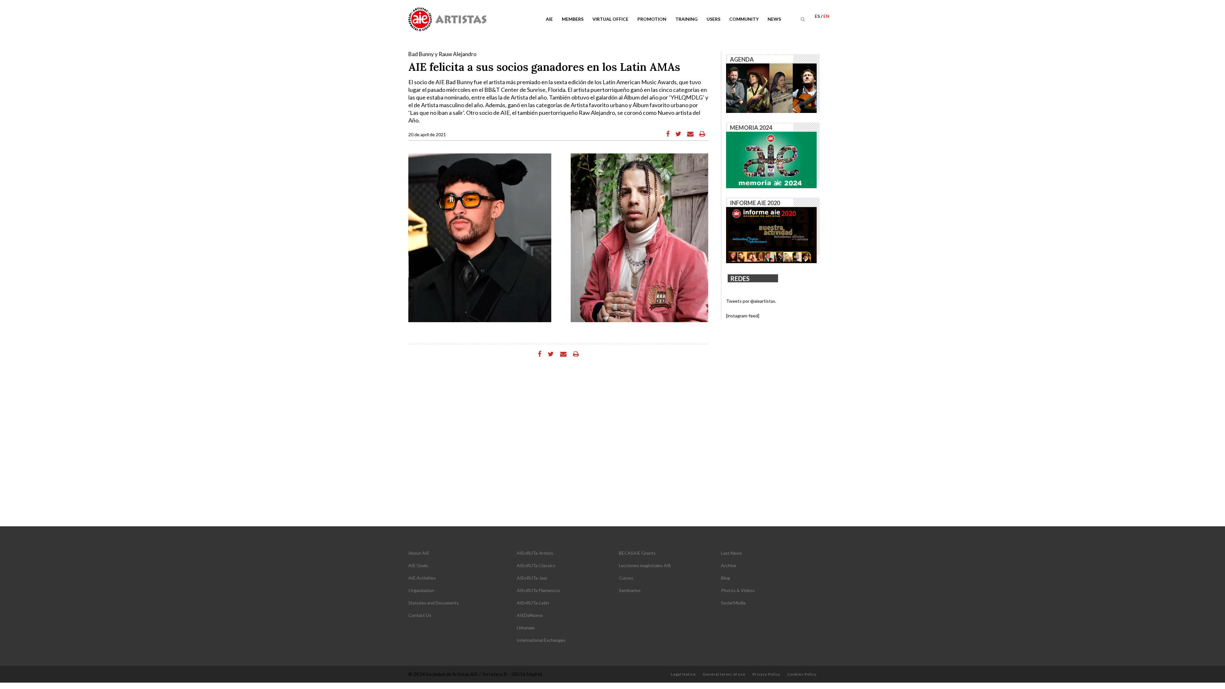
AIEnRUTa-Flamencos (538, 590)
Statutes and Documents (433, 602)
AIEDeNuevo (530, 615)
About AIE (418, 553)
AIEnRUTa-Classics (536, 565)
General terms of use (724, 674)
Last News (731, 553)
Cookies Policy (802, 674)
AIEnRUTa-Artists (535, 553)
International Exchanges (541, 640)
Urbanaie (526, 627)
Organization (421, 590)
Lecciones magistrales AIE (645, 565)
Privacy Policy (766, 674)
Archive (728, 565)
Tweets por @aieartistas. (751, 301)
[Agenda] (771, 87)
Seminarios (630, 590)
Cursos (626, 578)
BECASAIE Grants (637, 553)
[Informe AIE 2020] (771, 234)
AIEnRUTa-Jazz (532, 578)
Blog (725, 578)
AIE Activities (422, 578)
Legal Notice (683, 674)
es (818, 16)
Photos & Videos (738, 590)
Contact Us (419, 615)
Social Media (733, 602)
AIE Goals (418, 565)
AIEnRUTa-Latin (533, 602)
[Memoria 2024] (771, 159)
